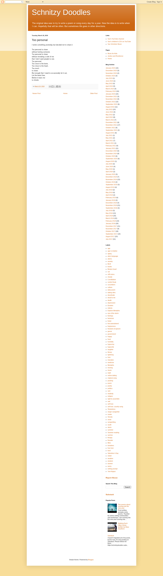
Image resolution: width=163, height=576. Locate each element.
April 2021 (109, 141)
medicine (111, 362)
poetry (110, 386)
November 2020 (111, 153)
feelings (110, 316)
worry (109, 466)
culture (110, 287)
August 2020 (110, 161)
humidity (110, 342)
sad (109, 401)
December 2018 (111, 203)
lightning (111, 355)
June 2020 (109, 166)
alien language (113, 256)
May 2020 (109, 169)
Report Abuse (112, 478)
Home (65, 93)
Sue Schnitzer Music (115, 44)
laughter (110, 349)
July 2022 (109, 109)
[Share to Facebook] (57, 86)
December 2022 (111, 96)
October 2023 (110, 76)
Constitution (112, 279)
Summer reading (113, 432)
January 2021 (110, 148)
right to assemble (113, 399)
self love (110, 404)
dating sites (112, 292)
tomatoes (111, 445)
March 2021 (110, 143)
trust (109, 451)
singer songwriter (114, 412)
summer (110, 430)
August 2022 (110, 107)
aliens (110, 259)
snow (109, 419)
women (110, 463)
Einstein (110, 305)
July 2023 (109, 78)
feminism (111, 318)
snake (110, 414)
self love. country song (115, 407)
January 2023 (110, 94)
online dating (112, 375)
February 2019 (111, 197)
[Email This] (50, 86)
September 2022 (111, 104)
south (109, 425)
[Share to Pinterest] (59, 86)
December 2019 (111, 177)
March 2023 (110, 89)
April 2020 (109, 172)
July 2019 (109, 190)
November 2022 (111, 99)
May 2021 (109, 138)
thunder (110, 440)
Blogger (90, 560)
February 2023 (111, 91)
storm (109, 427)
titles (109, 443)
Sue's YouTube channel (116, 39)
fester (109, 321)
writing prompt (112, 469)
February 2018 (111, 221)
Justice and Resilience (115, 56)
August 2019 (110, 187)
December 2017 (111, 226)
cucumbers (111, 285)
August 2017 (110, 236)
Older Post (93, 93)
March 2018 (110, 218)
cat (109, 272)
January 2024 (110, 68)
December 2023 (111, 70)
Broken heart (112, 269)
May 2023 (109, 83)
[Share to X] (55, 86)
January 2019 (110, 200)
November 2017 (111, 229)
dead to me (111, 298)
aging (110, 254)
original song (112, 378)
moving (110, 368)
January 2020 (110, 174)
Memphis (111, 365)
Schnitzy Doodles (61, 12)
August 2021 (110, 133)
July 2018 (109, 210)
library (110, 352)
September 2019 (111, 185)
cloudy (110, 277)
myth (109, 373)
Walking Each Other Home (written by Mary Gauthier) (123, 526)
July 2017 (109, 239)
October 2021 (110, 128)
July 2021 (109, 135)
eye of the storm (113, 313)
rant (109, 391)
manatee (111, 360)
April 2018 (109, 216)
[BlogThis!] (52, 86)
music (110, 370)
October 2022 (110, 102)
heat (109, 339)
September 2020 (111, 159)
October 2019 (110, 182)
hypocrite (111, 347)
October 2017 (110, 231)
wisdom (110, 461)
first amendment (113, 323)
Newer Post (36, 93)
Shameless (111, 409)
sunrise (110, 435)
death (110, 300)
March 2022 (110, 120)
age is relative (112, 251)
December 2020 (111, 151)
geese (110, 331)
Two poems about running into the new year (124, 506)
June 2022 (109, 112)
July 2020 (109, 164)
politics (110, 388)
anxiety (110, 261)
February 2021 (111, 146)
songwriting (112, 422)
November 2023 (111, 73)
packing (110, 381)
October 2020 (110, 156)
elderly (110, 308)
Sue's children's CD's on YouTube (119, 41)
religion (110, 396)
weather (110, 458)
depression (111, 303)
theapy (110, 438)
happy (110, 336)
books (110, 267)
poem (110, 383)
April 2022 (109, 117)
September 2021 (111, 130)
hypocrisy (111, 344)
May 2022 (109, 115)
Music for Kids (112, 53)
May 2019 (109, 192)
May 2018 (109, 213)
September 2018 (111, 208)
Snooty (110, 417)
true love (111, 448)
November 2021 (111, 125)
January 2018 (110, 223)
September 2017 (111, 234)
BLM (109, 264)
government (112, 334)
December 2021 (111, 122)
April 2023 (109, 86)
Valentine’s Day (113, 453)
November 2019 (111, 179)
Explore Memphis (114, 311)
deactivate (111, 295)
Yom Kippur (112, 471)
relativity (110, 394)
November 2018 (111, 205)
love (109, 357)
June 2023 (109, 81)
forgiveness (112, 326)
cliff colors (111, 274)
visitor (110, 456)
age (109, 248)
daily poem (111, 290)
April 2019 (109, 195)
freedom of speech (114, 329)
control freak (112, 282)
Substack (110, 494)
